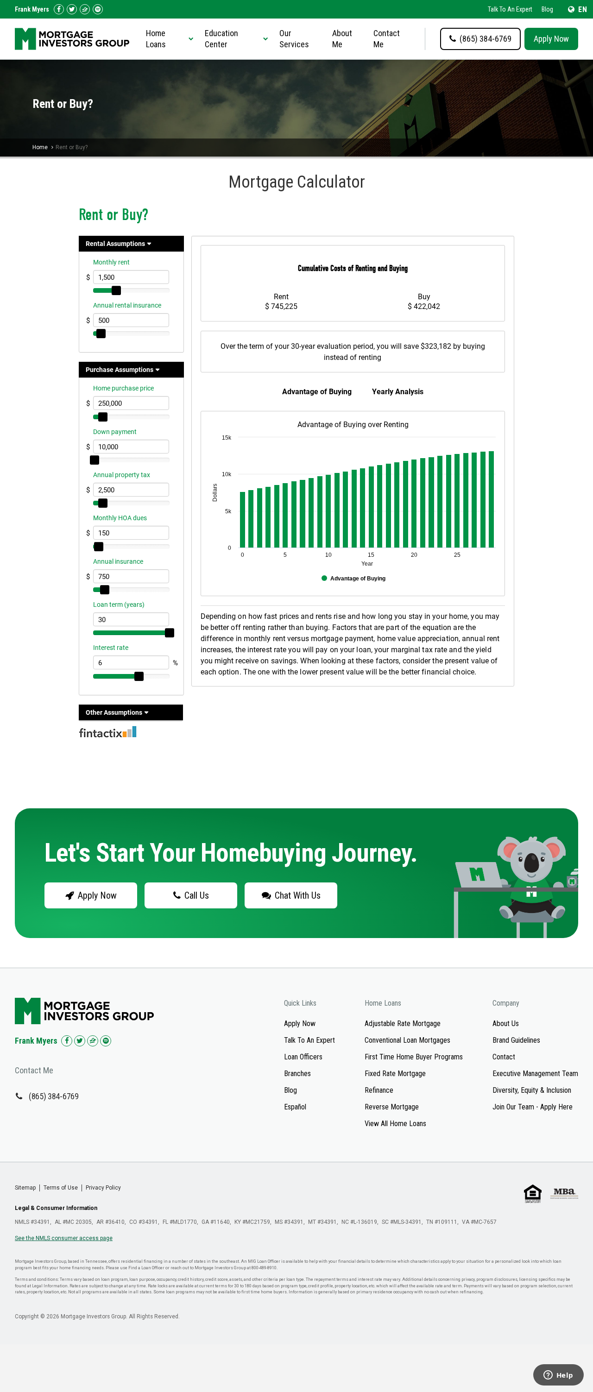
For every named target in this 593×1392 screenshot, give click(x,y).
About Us (505, 1023)
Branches (297, 1073)
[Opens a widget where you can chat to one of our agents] (558, 1375)
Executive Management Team (535, 1073)
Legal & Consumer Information (56, 1208)
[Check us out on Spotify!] (105, 1040)
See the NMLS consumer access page (64, 1238)
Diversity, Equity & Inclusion (531, 1090)
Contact (503, 1056)
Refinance (379, 1090)
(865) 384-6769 (54, 1096)
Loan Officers (303, 1056)
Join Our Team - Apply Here (532, 1106)
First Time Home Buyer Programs (414, 1056)
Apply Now (551, 39)
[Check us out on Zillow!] (85, 9)
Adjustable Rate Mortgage (403, 1023)
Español (295, 1106)
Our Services (294, 38)
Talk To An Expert (510, 9)
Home (40, 147)
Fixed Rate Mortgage (395, 1073)
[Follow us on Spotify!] (98, 9)
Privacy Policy (103, 1187)
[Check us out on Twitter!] (72, 9)
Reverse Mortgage (392, 1106)
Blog (547, 9)
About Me (342, 38)
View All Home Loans (395, 1123)
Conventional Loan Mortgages (407, 1040)
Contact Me (386, 38)
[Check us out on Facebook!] (59, 9)
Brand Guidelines (516, 1040)
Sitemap (25, 1187)
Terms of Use (61, 1187)
